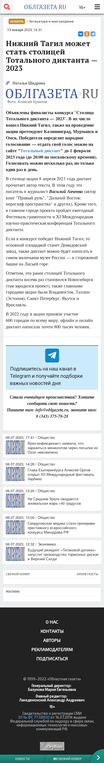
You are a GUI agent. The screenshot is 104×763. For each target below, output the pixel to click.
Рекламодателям (52, 649)
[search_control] (7, 7)
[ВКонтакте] (80, 33)
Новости (22, 759)
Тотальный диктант (40, 150)
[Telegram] (92, 33)
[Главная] (45, 7)
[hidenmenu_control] (97, 7)
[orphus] (52, 746)
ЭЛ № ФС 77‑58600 (34, 717)
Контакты (52, 631)
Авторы (52, 640)
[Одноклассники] (86, 33)
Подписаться (52, 658)
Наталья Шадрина (28, 83)
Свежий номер (69, 759)
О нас (52, 621)
